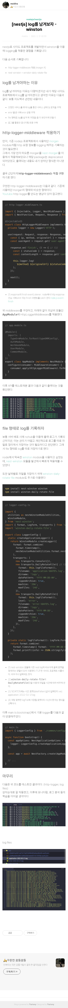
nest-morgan (50, 153)
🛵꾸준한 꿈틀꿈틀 (14, 960)
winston (27, 457)
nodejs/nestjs (34, 19)
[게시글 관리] (19, 932)
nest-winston (14, 461)
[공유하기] (15, 932)
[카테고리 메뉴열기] (62, 5)
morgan (54, 141)
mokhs (14, 3)
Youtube (7, 194)
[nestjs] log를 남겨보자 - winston (34, 27)
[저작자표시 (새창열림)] (38, 933)
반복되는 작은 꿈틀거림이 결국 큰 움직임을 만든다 (25, 964)
